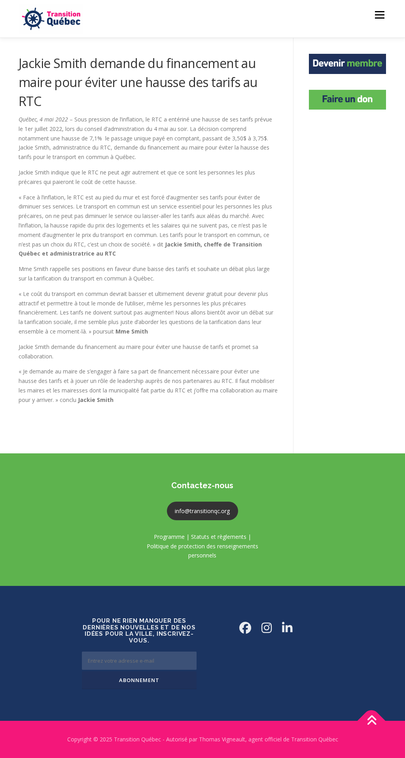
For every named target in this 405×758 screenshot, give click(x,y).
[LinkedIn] (287, 628)
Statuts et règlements (218, 536)
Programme (169, 536)
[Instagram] (266, 628)
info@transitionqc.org (202, 511)
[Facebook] (245, 628)
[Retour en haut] (372, 721)
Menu (379, 15)
